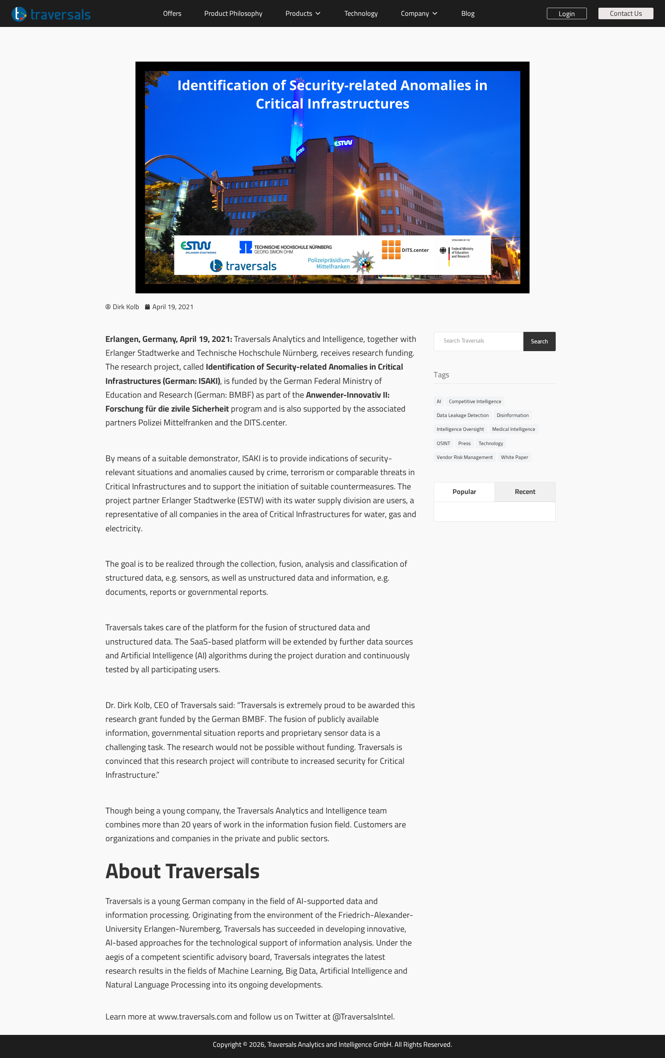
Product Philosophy (233, 13)
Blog (468, 13)
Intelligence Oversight (460, 429)
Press (464, 443)
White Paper (514, 457)
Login (567, 13)
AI (439, 401)
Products (299, 13)
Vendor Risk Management (465, 457)
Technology (361, 13)
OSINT (443, 443)
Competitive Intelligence (475, 401)
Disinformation (513, 415)
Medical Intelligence (513, 429)
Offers (172, 13)
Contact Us (626, 13)
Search (539, 341)
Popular (464, 491)
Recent (525, 491)
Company (415, 13)
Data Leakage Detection (463, 415)
